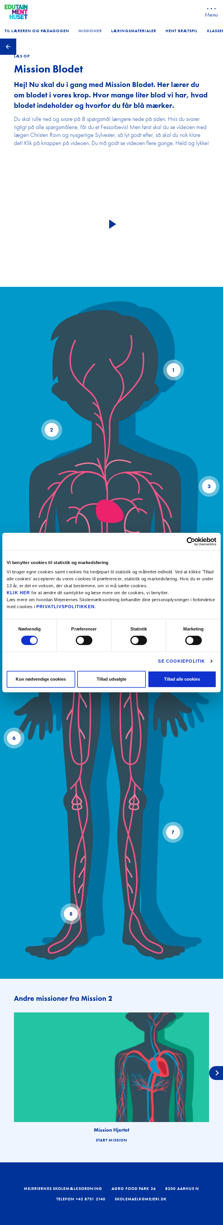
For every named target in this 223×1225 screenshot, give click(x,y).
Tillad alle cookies (182, 679)
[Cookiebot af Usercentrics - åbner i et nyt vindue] (191, 541)
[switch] (84, 640)
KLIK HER (18, 592)
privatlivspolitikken (65, 606)
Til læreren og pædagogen (37, 30)
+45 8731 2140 (91, 1199)
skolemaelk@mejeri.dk (141, 1199)
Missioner (90, 30)
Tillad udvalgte (111, 679)
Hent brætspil (182, 30)
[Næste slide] (216, 1073)
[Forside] (16, 12)
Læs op (22, 56)
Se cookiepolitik (181, 661)
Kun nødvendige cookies (41, 679)
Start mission (111, 1140)
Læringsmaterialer (133, 30)
